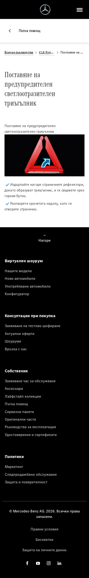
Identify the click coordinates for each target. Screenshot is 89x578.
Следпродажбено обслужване (31, 474)
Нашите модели (18, 270)
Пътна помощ (16, 403)
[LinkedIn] (59, 563)
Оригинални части (20, 419)
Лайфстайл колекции (23, 396)
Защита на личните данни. (44, 549)
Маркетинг (14, 466)
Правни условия (44, 529)
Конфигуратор (17, 293)
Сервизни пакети (19, 411)
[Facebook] (27, 563)
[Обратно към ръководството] (12, 31)
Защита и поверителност (26, 482)
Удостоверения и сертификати (31, 434)
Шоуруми (13, 341)
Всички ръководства (19, 52)
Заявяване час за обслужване (30, 380)
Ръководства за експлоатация (30, 426)
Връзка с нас (16, 349)
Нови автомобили (20, 278)
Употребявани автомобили (28, 286)
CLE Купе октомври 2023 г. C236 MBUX (47, 52)
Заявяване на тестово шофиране (32, 325)
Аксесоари (14, 388)
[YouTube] (38, 563)
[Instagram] (49, 563)
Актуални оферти (19, 333)
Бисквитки (44, 539)
